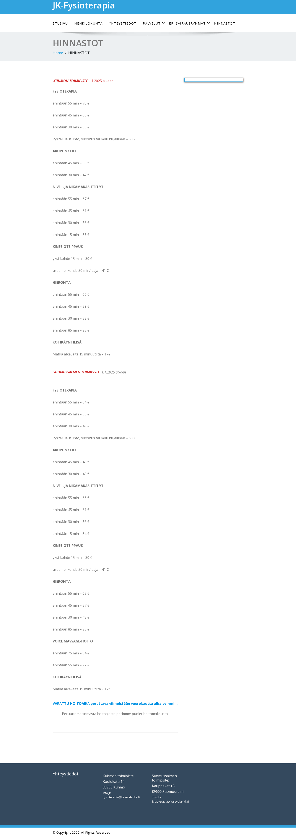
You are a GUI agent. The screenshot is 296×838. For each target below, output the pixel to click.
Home (58, 52)
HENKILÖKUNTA (88, 23)
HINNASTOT (224, 23)
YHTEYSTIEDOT (122, 23)
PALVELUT (152, 23)
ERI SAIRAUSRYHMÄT (187, 23)
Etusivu (60, 23)
